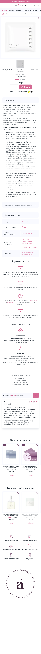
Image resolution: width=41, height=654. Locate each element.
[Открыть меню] (3, 5)
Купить (27, 87)
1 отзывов (24, 79)
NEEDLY (25, 222)
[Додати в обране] (18, 445)
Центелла (25, 239)
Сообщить (30, 523)
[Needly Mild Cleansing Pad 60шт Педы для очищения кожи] (30, 502)
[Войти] (34, 5)
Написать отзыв (36, 395)
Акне (24, 253)
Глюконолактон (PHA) (29, 247)
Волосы (35, 10)
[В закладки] (39, 18)
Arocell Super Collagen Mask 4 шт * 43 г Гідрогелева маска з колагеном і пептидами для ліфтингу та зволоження (30, 467)
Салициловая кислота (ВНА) (27, 242)
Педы (14, 14)
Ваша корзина (38, 5)
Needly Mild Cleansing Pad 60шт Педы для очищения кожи (30, 515)
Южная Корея (27, 233)
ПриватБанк (34, 301)
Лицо (25, 10)
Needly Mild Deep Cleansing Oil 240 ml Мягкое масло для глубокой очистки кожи (11, 515)
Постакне (29, 253)
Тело (29, 10)
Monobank (10, 302)
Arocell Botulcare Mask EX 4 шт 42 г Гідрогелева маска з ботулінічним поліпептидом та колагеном (11, 467)
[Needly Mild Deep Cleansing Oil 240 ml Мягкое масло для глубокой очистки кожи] (11, 502)
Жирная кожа (27, 255)
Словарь (18, 10)
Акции (6, 10)
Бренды (11, 10)
